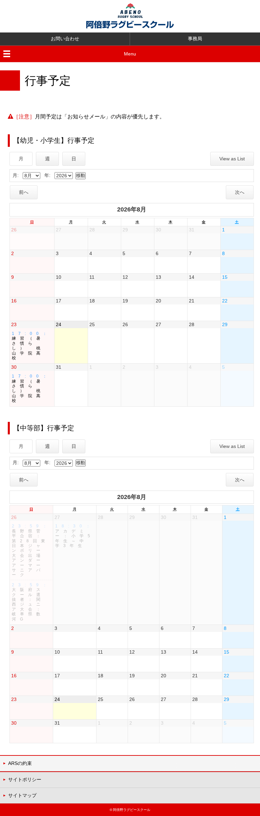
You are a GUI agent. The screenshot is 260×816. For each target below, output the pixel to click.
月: (16, 175)
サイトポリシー (24, 779)
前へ (23, 192)
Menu (130, 53)
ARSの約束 (20, 763)
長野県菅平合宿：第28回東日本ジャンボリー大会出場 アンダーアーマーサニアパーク (31, 550)
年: (47, 175)
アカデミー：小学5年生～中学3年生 (74, 536)
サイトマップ (22, 795)
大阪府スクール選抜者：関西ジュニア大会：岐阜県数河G (31, 602)
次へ (239, 192)
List (232, 158)
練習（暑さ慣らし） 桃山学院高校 (31, 345)
